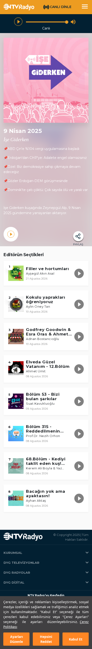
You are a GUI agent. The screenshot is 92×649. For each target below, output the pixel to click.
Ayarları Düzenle (16, 639)
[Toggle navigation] (84, 7)
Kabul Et (75, 639)
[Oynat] (18, 22)
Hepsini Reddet (46, 639)
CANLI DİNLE (60, 7)
